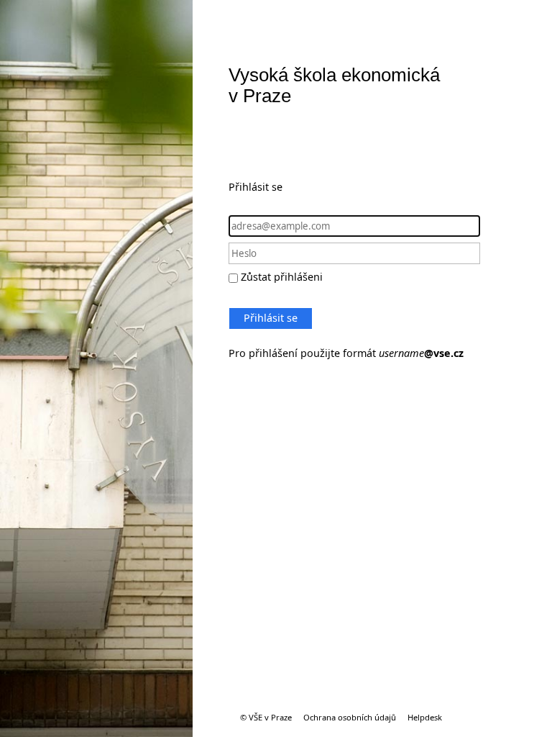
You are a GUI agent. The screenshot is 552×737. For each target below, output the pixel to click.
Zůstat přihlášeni (282, 277)
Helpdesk (425, 717)
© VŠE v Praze (266, 717)
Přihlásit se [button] (271, 318)
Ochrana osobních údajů (349, 717)
